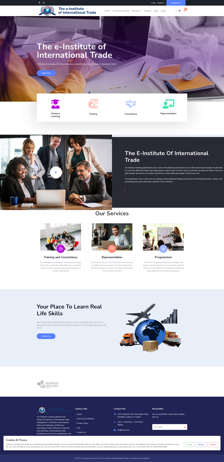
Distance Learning (121, 11)
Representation (112, 257)
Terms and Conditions (85, 418)
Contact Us (176, 3)
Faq (78, 428)
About (79, 414)
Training (147, 11)
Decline (213, 445)
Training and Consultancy (60, 257)
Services (135, 11)
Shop (156, 11)
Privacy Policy (82, 423)
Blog (163, 11)
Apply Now (46, 73)
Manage (201, 445)
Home (107, 11)
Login (153, 3)
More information (160, 447)
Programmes (163, 257)
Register (160, 3)
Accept (189, 445)
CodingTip (145, 458)
